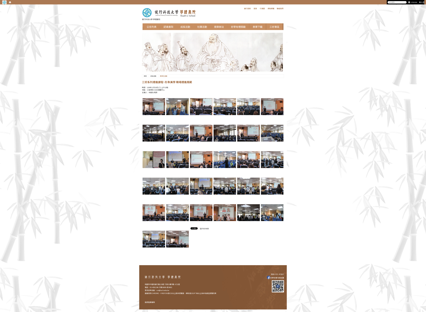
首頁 (255, 8)
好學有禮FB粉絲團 (277, 278)
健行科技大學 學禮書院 (151, 19)
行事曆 (262, 8)
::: (242, 8)
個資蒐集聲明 (150, 302)
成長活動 (153, 76)
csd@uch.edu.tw (162, 290)
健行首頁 (247, 8)
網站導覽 (271, 8)
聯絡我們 (280, 8)
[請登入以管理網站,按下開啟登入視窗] (4, 2)
